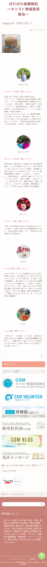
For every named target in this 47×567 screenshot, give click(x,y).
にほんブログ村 (9, 471)
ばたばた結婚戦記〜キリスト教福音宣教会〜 (23, 9)
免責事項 (32, 559)
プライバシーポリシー (18, 559)
